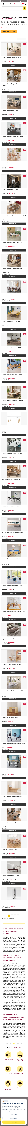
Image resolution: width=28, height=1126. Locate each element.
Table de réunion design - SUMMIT (11, 875)
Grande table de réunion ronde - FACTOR (12, 295)
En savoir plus (5, 27)
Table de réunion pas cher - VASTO (11, 559)
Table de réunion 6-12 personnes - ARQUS (13, 268)
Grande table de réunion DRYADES (11, 479)
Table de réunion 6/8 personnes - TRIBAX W (13, 585)
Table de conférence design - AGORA (11, 57)
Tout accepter (13, 1122)
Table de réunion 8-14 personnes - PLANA (12, 136)
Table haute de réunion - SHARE (10, 717)
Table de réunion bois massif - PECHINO (12, 374)
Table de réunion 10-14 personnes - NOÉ (12, 691)
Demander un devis (9, 31)
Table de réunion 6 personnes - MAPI (11, 321)
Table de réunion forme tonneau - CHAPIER (13, 453)
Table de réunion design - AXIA (10, 189)
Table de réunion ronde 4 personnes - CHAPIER (14, 743)
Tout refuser (14, 1114)
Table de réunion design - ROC (10, 110)
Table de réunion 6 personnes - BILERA (12, 347)
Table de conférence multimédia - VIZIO (12, 796)
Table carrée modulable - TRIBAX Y (11, 506)
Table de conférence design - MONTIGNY (12, 400)
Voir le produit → (14, 65)
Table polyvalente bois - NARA (10, 427)
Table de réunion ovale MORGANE (10, 823)
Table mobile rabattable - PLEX (10, 902)
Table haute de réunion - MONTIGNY (11, 664)
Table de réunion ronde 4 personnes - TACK (13, 611)
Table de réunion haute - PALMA (10, 163)
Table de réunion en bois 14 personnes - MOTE (14, 216)
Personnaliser (13, 1118)
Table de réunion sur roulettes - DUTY (11, 770)
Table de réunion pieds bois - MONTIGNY (12, 242)
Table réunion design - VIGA (9, 849)
